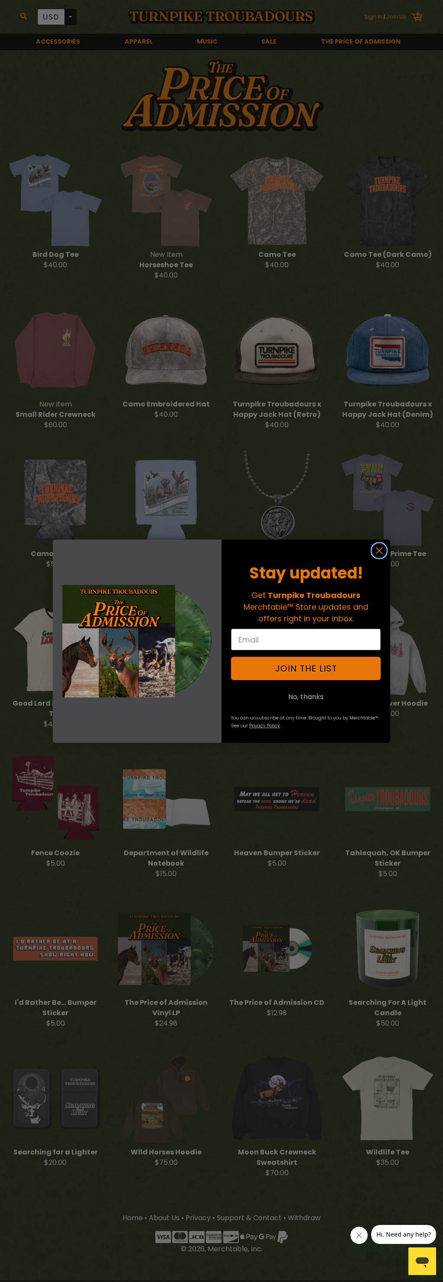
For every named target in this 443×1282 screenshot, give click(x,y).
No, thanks (306, 697)
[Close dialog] (379, 550)
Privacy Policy (264, 726)
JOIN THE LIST (306, 668)
